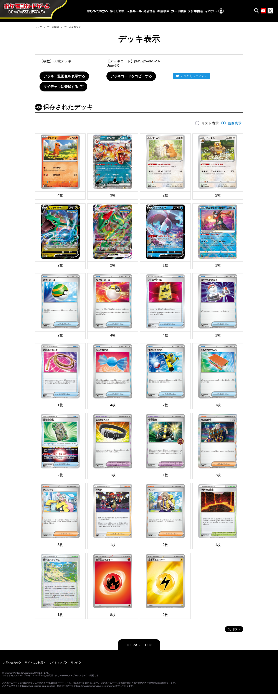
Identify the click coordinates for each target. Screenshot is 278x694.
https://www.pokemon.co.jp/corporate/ (94, 686)
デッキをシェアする (194, 76)
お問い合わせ (11, 662)
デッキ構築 (53, 27)
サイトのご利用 (34, 662)
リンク (75, 662)
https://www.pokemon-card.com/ (36, 686)
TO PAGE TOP (139, 645)
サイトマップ (57, 662)
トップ (38, 27)
